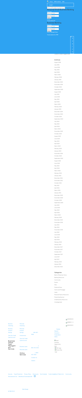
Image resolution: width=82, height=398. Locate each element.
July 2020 (56, 205)
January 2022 (57, 175)
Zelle (63, 1)
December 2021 (58, 178)
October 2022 (58, 156)
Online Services (23, 354)
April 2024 (57, 126)
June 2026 (57, 67)
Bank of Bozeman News (60, 275)
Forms (51, 1)
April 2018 (56, 239)
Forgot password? (51, 20)
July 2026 (56, 65)
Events (56, 282)
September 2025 (58, 89)
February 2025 (58, 106)
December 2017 (58, 247)
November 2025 (58, 84)
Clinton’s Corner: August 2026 (62, 54)
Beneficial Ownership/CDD (25, 376)
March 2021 (57, 190)
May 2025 (56, 99)
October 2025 (58, 87)
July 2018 (56, 232)
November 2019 (58, 222)
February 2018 (58, 242)
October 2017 (58, 252)
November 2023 (58, 131)
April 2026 (57, 72)
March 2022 (57, 170)
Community (57, 280)
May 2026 (56, 69)
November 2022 (58, 153)
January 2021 (57, 193)
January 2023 (57, 151)
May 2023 (56, 141)
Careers (33, 360)
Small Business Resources (60, 299)
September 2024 (58, 119)
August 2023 (57, 136)
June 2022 (57, 163)
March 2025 (57, 104)
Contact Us (34, 357)
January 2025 (57, 109)
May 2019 (56, 227)
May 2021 (56, 185)
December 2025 (58, 82)
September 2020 (58, 202)
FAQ (55, 285)
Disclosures (35, 374)
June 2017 (57, 257)
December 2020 (58, 195)
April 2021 (56, 188)
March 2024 (57, 129)
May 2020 (56, 210)
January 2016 (57, 264)
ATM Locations (57, 1)
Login (51, 5)
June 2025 (57, 97)
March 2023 (57, 146)
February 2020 (58, 217)
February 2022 (58, 173)
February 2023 (58, 148)
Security (10, 374)
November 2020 (58, 197)
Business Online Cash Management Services (12, 345)
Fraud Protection (18, 374)
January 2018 (57, 244)
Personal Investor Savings (22, 330)
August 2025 (57, 92)
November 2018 (58, 229)
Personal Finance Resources (61, 294)
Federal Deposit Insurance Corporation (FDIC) (57, 332)
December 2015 (58, 266)
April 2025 (57, 101)
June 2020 (57, 207)
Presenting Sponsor (59, 297)
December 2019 (58, 220)
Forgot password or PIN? (52, 34)
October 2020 (58, 200)
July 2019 (56, 225)
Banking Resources (59, 277)
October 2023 (58, 133)
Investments (23, 335)
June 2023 (57, 138)
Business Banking (11, 320)
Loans (55, 292)
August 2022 (57, 161)
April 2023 (57, 143)
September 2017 (58, 254)
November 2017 (58, 249)
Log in (49, 17)
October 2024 (58, 116)
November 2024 (58, 114)
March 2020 (57, 215)
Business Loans (23, 346)
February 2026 (58, 77)
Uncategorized (58, 302)
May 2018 (56, 237)
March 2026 (57, 74)
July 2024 (56, 121)
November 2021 (58, 180)
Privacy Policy (27, 374)
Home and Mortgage (59, 289)
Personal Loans (23, 349)
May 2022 (56, 166)
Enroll (48, 19)
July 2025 (56, 94)
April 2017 (56, 259)
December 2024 (58, 111)
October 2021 (58, 183)
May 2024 (56, 124)
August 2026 (57, 62)
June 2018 (57, 234)
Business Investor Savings (10, 330)
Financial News (58, 287)
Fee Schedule (43, 374)
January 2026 (57, 79)
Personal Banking (23, 320)
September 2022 (58, 158)
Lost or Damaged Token (52, 32)
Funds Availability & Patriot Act (56, 374)
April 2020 (57, 212)
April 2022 (57, 168)
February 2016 (58, 262)
